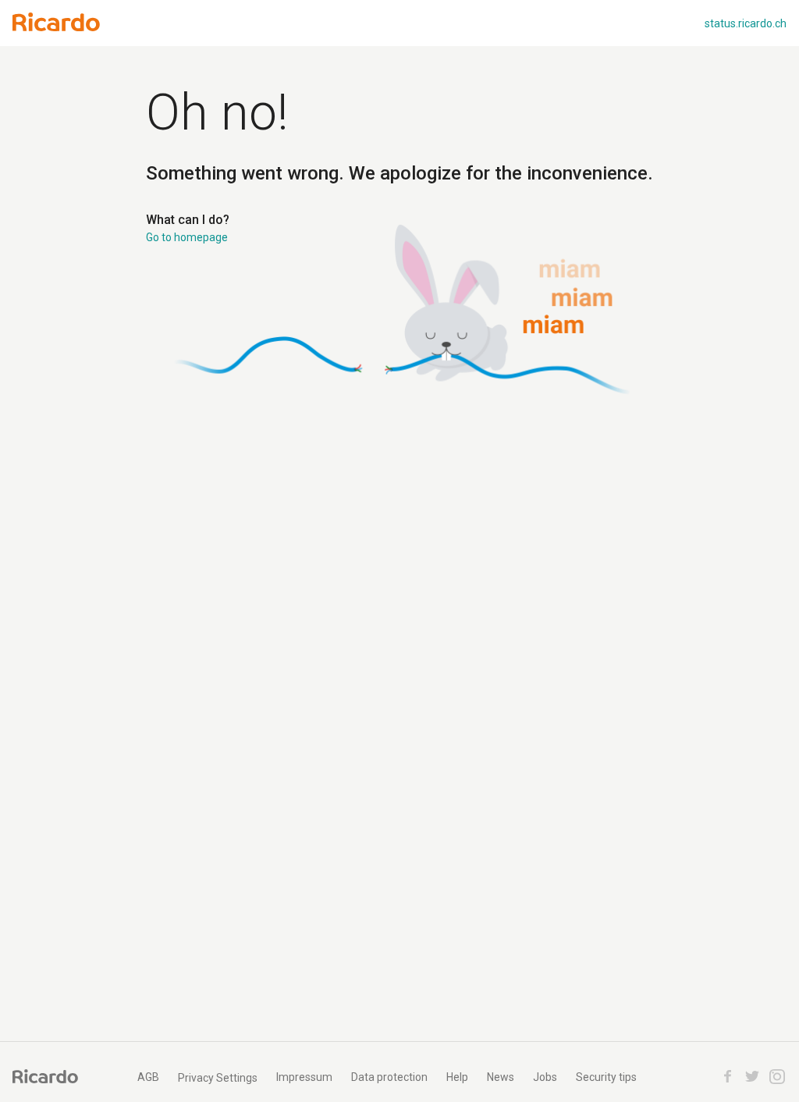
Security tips (606, 1077)
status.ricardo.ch (746, 23)
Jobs (545, 1077)
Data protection (389, 1077)
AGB (148, 1077)
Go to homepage (187, 237)
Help (457, 1077)
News (500, 1077)
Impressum (304, 1077)
